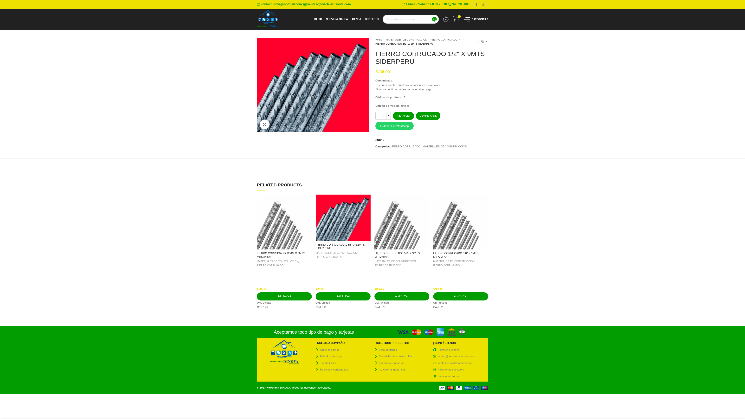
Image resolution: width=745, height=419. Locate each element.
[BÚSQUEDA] (434, 19)
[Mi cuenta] (446, 19)
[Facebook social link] (476, 4)
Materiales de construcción (395, 356)
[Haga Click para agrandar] (264, 124)
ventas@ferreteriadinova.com (456, 356)
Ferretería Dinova (448, 349)
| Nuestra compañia (330, 343)
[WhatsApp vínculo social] (484, 4)
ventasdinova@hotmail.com (455, 362)
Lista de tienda (388, 349)
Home (379, 39)
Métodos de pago (331, 356)
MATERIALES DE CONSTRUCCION (407, 39)
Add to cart (403, 115)
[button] (431, 126)
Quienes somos (329, 349)
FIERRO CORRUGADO (444, 39)
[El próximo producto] (486, 42)
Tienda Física (328, 362)
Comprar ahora (428, 115)
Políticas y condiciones (334, 369)
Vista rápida (309, 201)
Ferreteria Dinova (448, 376)
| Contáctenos (444, 343)
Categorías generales (392, 369)
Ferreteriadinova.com (451, 369)
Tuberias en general (391, 362)
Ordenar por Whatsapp (394, 125)
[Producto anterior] (478, 42)
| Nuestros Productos (391, 343)
